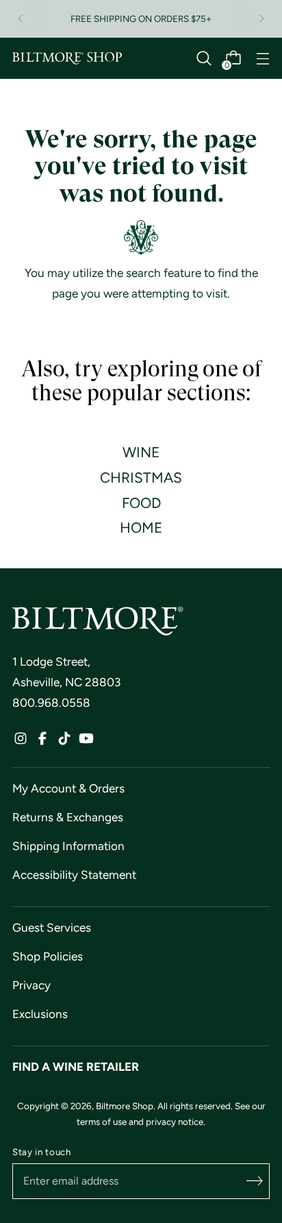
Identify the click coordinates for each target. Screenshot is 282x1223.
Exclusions (40, 1014)
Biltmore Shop (124, 1105)
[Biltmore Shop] (67, 58)
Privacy (31, 985)
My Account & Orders (68, 788)
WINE (141, 452)
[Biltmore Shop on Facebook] (42, 741)
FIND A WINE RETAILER (75, 1067)
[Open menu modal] (262, 59)
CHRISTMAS (141, 477)
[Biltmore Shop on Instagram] (20, 741)
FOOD (141, 502)
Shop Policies (47, 956)
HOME (141, 527)
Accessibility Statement (74, 875)
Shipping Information (68, 846)
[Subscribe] (254, 1181)
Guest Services (51, 927)
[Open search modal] (204, 59)
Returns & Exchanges (67, 817)
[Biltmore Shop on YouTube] (86, 741)
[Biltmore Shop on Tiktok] (64, 741)
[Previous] (20, 19)
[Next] (261, 19)
